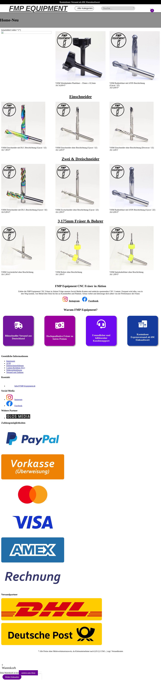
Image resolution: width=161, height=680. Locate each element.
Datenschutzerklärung (15, 365)
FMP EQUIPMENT (38, 8)
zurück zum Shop (28, 673)
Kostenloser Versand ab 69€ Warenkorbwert (80, 2)
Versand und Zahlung (14, 372)
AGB (8, 363)
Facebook (93, 301)
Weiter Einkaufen (12, 677)
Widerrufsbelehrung (14, 370)
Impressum (10, 361)
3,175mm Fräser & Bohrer (80, 221)
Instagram (74, 301)
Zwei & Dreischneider (80, 159)
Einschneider (80, 96)
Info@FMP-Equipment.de (24, 386)
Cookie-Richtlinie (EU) (15, 368)
